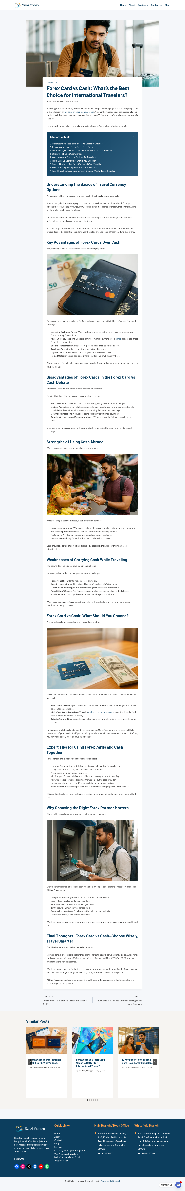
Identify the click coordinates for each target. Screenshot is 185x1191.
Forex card (52, 83)
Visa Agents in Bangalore (66, 1154)
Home (123, 5)
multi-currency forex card (100, 712)
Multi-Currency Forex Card (67, 1157)
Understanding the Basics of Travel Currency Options (77, 143)
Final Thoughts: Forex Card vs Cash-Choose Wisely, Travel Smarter (83, 171)
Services (58, 1147)
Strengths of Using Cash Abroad (67, 154)
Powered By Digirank (110, 1181)
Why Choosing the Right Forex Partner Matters (74, 167)
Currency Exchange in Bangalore (69, 1150)
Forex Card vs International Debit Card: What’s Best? (65, 1000)
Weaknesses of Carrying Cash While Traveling (74, 157)
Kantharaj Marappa (56, 101)
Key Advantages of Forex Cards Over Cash (72, 147)
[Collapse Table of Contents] (133, 136)
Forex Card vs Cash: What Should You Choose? (74, 160)
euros (118, 338)
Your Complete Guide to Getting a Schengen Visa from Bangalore (119, 1000)
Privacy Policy (61, 1160)
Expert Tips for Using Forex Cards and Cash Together (77, 164)
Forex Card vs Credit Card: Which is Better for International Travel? (91, 1063)
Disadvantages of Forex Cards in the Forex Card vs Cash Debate (82, 150)
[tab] (87, 1100)
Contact (58, 1140)
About (132, 5)
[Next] (155, 1062)
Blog (167, 5)
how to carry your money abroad (78, 112)
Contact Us (156, 5)
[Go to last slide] (30, 1062)
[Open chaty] (178, 1185)
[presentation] (46, 1040)
